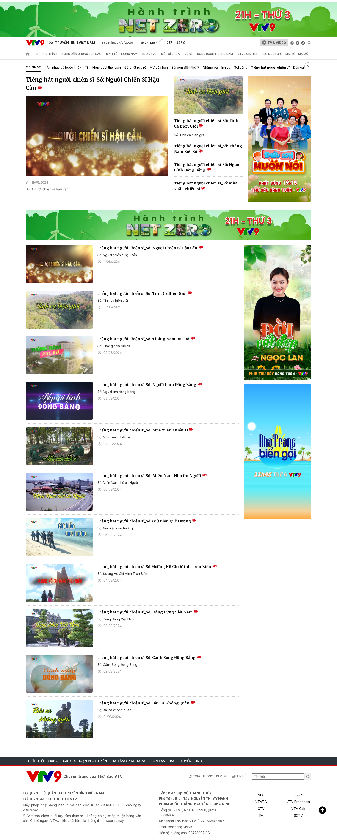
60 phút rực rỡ (135, 67)
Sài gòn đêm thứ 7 (185, 67)
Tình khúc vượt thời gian (103, 67)
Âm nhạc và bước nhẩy (64, 67)
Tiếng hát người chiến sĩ (270, 67)
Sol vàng (240, 67)
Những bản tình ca (216, 67)
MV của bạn (159, 67)
